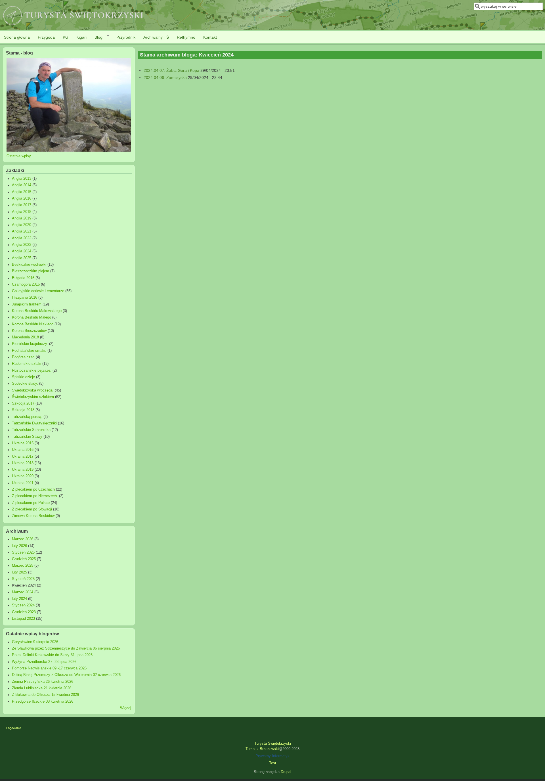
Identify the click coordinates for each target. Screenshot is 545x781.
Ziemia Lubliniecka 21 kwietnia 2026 (41, 688)
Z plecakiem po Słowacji (32, 509)
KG (65, 37)
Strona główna (17, 37)
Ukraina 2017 (22, 456)
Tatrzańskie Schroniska (31, 430)
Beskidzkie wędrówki (29, 265)
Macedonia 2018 (25, 337)
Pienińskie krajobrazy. (30, 344)
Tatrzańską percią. (27, 417)
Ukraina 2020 (22, 476)
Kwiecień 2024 (24, 585)
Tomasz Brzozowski (262, 749)
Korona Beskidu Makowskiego (37, 311)
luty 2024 (19, 599)
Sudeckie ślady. (25, 384)
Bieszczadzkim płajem (30, 271)
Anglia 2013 (21, 179)
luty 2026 (19, 546)
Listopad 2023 (23, 619)
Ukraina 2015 (22, 443)
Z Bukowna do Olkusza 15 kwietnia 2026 (45, 695)
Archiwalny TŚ (156, 37)
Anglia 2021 (21, 231)
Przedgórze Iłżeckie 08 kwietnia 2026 (42, 701)
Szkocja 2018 (23, 410)
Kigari (81, 37)
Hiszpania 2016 (24, 298)
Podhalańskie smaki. (29, 351)
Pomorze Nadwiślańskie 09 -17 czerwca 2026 (49, 668)
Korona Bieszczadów (29, 331)
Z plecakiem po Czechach (33, 489)
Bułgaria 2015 (23, 278)
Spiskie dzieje (23, 377)
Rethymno (186, 37)
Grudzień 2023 (24, 612)
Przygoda (46, 37)
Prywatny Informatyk (272, 756)
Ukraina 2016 (22, 450)
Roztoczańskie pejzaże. (31, 370)
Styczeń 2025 (23, 579)
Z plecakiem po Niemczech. (35, 496)
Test (272, 763)
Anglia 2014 (21, 185)
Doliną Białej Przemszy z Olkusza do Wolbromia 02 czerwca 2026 (66, 675)
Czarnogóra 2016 (26, 284)
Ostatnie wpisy (19, 156)
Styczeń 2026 (23, 552)
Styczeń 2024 (23, 605)
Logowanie (13, 728)
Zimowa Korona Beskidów (33, 516)
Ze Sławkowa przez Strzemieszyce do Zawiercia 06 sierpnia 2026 (66, 648)
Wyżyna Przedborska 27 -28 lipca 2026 (44, 662)
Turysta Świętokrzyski (272, 744)
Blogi (97, 37)
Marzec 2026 (22, 539)
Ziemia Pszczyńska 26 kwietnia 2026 (42, 682)
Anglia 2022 (21, 238)
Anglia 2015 (21, 192)
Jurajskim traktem (26, 304)
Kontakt (210, 37)
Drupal (286, 772)
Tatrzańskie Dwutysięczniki (34, 423)
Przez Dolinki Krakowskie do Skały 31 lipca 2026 (52, 655)
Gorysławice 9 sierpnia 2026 (35, 642)
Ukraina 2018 (22, 463)
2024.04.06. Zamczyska (165, 77)
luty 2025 (19, 572)
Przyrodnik (125, 37)
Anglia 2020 (21, 225)
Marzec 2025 (22, 566)
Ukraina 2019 (22, 470)
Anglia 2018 (21, 212)
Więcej (125, 708)
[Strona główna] (73, 26)
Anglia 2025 (21, 258)
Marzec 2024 (22, 592)
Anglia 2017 (21, 205)
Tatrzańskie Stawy (27, 437)
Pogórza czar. (23, 357)
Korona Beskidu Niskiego (32, 324)
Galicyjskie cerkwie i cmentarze (38, 291)
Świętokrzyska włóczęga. (33, 390)
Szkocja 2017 (23, 403)
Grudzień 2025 (24, 559)
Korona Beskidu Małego (31, 317)
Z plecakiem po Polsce (31, 503)
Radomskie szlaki (26, 364)
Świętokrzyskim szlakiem (33, 397)
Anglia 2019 (21, 218)
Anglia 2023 (21, 245)
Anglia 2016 (21, 198)
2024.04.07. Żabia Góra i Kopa (171, 70)
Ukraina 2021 (22, 483)
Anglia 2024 (21, 251)
